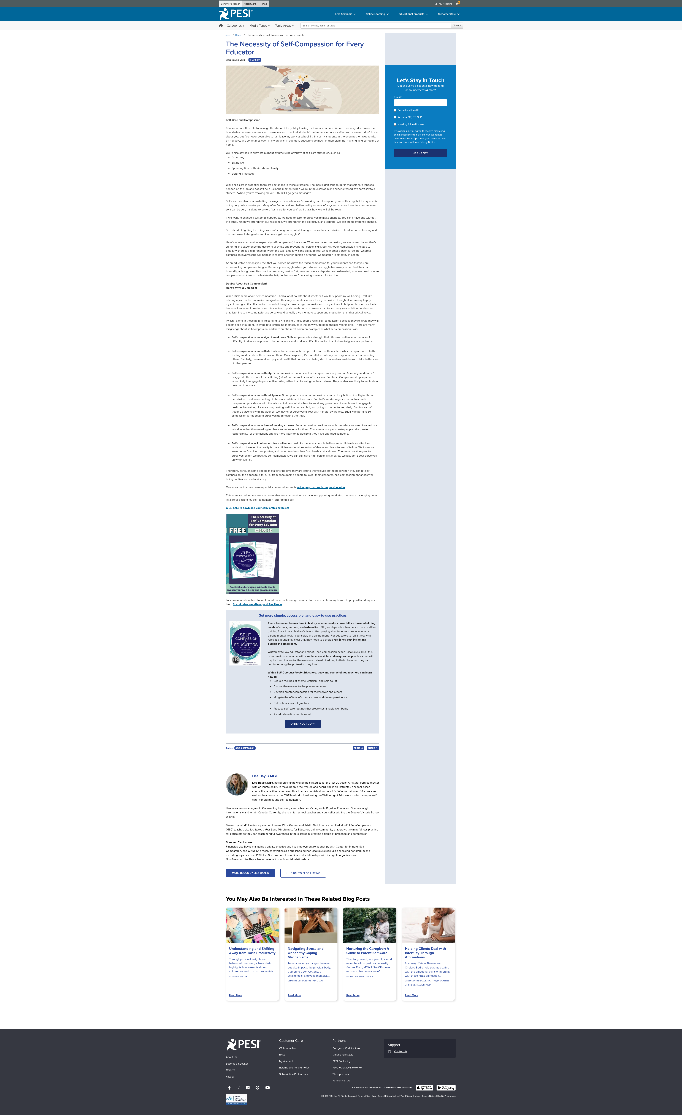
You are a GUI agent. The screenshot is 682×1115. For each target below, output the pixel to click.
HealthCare (250, 4)
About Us (231, 1057)
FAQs (282, 1055)
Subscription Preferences (293, 1074)
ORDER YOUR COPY (303, 724)
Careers (230, 1070)
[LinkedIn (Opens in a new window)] (247, 1088)
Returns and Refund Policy (294, 1068)
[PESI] (243, 1045)
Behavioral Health (230, 4)
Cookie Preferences (446, 1096)
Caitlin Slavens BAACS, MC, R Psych (422, 980)
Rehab (263, 4)
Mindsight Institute (342, 1055)
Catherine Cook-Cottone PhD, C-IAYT (305, 980)
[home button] (221, 26)
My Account (286, 1061)
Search (457, 25)
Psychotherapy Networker (347, 1068)
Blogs (238, 35)
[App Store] (424, 1087)
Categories (234, 25)
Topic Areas (283, 25)
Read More (235, 995)
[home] (236, 14)
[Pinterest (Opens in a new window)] (257, 1088)
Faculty (230, 1077)
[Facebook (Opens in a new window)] (229, 1088)
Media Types (258, 25)
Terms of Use (364, 1096)
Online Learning (375, 14)
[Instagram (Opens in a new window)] (238, 1088)
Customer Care (447, 14)
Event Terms (378, 1096)
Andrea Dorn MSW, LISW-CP (359, 976)
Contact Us (400, 1051)
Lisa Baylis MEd (235, 60)
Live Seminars (343, 14)
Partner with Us (341, 1080)
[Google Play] (446, 1087)
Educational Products (411, 14)
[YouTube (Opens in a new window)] (267, 1088)
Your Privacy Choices (410, 1096)
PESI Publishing (341, 1061)
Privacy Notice (427, 142)
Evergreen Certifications (346, 1048)
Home (227, 35)
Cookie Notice (429, 1096)
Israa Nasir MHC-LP (238, 976)
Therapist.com (340, 1074)
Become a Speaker (237, 1064)
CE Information (287, 1048)
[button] (254, 60)
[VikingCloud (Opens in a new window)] (236, 1099)
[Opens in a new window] (246, 643)
